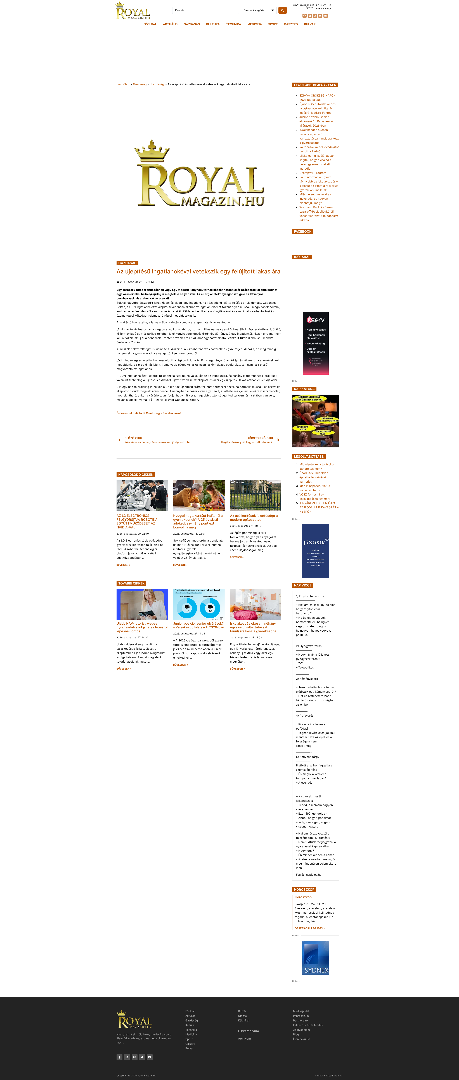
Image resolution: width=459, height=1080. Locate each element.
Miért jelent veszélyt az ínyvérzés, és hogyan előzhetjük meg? (315, 199)
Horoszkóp (303, 897)
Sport (273, 24)
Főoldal (150, 24)
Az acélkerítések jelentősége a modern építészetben (254, 517)
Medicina (254, 24)
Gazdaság (192, 24)
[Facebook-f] (119, 1057)
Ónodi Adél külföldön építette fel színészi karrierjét (313, 477)
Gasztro (291, 24)
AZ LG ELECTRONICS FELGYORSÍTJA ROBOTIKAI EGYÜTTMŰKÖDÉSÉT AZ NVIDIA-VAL (137, 521)
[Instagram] (315, 16)
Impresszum (301, 1016)
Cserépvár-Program (312, 173)
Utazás (242, 1016)
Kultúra (213, 24)
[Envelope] (325, 16)
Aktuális (170, 24)
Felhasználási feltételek (308, 1025)
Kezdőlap (123, 84)
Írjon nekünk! (301, 1039)
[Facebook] (304, 16)
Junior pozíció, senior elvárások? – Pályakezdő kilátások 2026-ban (198, 625)
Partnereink (300, 1020)
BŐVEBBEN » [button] (123, 565)
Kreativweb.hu (334, 1075)
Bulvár (310, 24)
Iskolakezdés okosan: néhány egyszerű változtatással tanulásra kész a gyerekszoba (253, 627)
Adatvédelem (301, 1029)
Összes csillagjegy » (310, 928)
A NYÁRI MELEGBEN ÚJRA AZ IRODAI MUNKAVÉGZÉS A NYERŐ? (319, 507)
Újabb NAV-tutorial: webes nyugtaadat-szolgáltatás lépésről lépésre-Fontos (142, 627)
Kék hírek (244, 1020)
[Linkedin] (310, 16)
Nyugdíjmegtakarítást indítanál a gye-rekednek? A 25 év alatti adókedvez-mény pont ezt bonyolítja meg (198, 521)
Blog (296, 1034)
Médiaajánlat (301, 1011)
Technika (233, 24)
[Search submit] (282, 10)
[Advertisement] (229, 55)
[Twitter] (320, 16)
